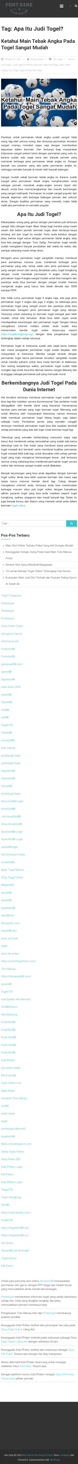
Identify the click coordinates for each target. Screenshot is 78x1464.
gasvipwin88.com (11, 664)
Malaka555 (7, 885)
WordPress (55, 1460)
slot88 (5, 717)
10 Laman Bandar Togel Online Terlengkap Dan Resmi (38, 571)
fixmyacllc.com (10, 923)
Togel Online (25, 70)
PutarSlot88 (8, 1022)
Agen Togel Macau (12, 869)
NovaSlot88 (8, 808)
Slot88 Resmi (9, 1006)
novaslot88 (7, 740)
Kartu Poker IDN (10, 1159)
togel (4, 946)
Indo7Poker (8, 1060)
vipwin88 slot (9, 930)
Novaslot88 (47, 1281)
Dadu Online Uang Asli (14, 1341)
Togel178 (6, 725)
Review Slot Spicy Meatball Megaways (29, 564)
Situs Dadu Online (11, 1329)
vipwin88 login (9, 847)
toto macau (8, 747)
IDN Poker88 (8, 1075)
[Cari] (71, 523)
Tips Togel (57, 59)
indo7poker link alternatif (16, 999)
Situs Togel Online (12, 877)
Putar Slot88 (8, 1037)
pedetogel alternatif (13, 1128)
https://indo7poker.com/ (16, 1212)
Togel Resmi (8, 1258)
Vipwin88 (6, 702)
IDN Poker (7, 1174)
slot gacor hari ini (11, 633)
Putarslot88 (8, 649)
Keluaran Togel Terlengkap (46, 65)
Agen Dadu (8, 1090)
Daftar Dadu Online (12, 1151)
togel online (18, 505)
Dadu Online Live (11, 1083)
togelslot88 (8, 679)
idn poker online (10, 1067)
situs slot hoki (9, 938)
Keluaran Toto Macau (14, 1098)
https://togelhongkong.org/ (17, 334)
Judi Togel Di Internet (23, 65)
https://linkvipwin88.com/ (16, 976)
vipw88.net (7, 915)
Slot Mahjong (9, 1014)
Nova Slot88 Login (12, 801)
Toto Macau (8, 968)
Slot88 (5, 709)
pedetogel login (10, 755)
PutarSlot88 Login (12, 839)
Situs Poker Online (12, 626)
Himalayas (65, 1455)
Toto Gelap (37, 70)
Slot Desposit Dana (13, 854)
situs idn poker (10, 953)
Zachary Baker (37, 59)
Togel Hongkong (11, 1197)
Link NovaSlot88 (10, 816)
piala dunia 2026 (10, 687)
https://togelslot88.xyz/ (15, 1227)
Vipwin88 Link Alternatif (15, 1250)
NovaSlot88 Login (11, 831)
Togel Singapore (11, 595)
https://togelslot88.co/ (15, 1235)
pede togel (8, 1113)
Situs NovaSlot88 (11, 824)
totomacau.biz (10, 641)
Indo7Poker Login (11, 1166)
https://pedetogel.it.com (16, 1144)
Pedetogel (7, 603)
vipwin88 (6, 671)
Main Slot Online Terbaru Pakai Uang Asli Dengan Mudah (39, 545)
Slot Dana (7, 1243)
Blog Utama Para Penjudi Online (37, 1455)
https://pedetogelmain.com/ (18, 961)
